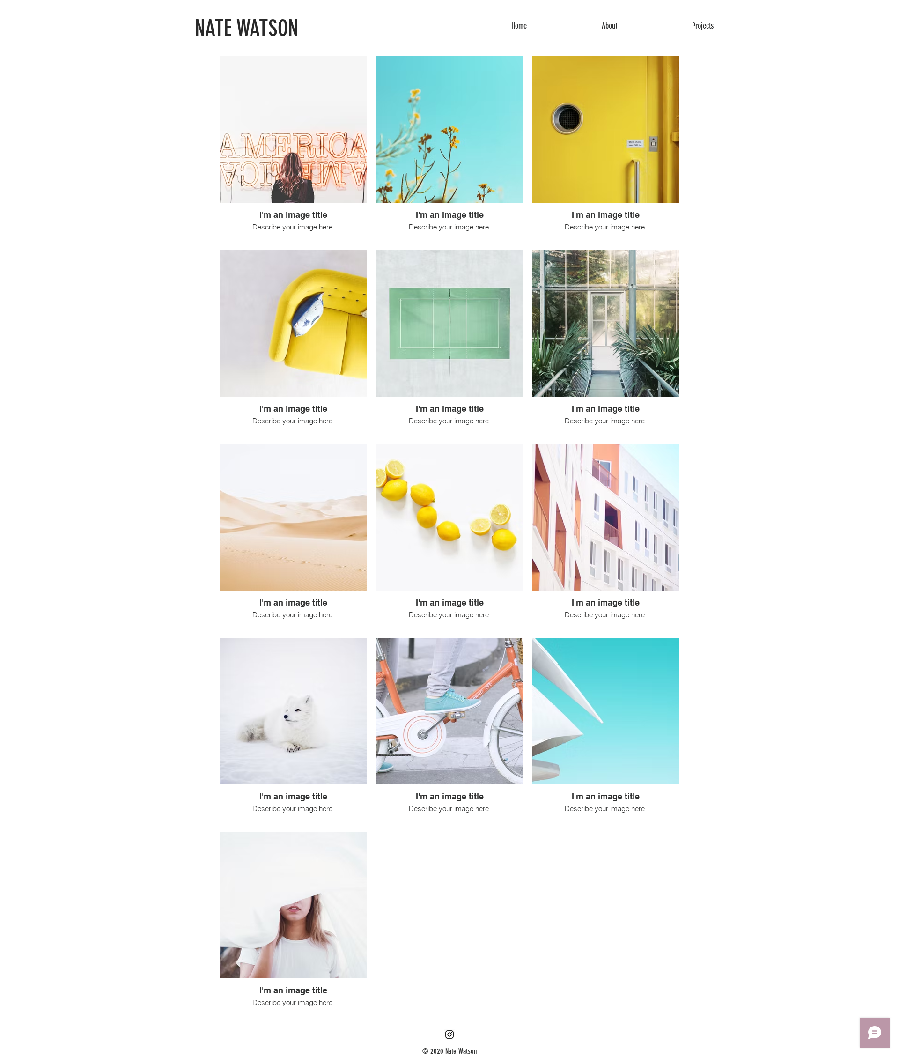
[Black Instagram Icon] (449, 1034)
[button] (609, 25)
